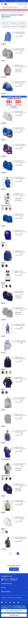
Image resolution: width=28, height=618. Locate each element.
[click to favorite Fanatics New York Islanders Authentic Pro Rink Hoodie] (13, 178)
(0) (22, 51)
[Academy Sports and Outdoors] (5, 4)
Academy (3, 12)
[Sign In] (19, 4)
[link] (10, 553)
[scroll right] (25, 23)
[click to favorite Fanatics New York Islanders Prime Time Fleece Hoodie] (13, 128)
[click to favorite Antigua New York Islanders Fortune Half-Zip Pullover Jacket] (13, 66)
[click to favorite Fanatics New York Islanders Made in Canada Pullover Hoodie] (13, 112)
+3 (12, 208)
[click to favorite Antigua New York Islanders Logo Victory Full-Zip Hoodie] (13, 251)
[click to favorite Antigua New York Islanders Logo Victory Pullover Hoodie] (13, 194)
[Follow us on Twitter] (6, 602)
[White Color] (2, 208)
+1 (12, 478)
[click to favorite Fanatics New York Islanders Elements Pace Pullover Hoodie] (13, 161)
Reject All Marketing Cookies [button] (14, 611)
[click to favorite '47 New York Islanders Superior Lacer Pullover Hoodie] (13, 145)
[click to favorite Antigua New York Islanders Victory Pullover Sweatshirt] (13, 231)
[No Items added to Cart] (26, 4)
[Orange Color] (10, 208)
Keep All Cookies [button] (14, 615)
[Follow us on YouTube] (10, 602)
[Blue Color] (6, 208)
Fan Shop (8, 12)
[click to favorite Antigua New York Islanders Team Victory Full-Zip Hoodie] (13, 448)
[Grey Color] (10, 372)
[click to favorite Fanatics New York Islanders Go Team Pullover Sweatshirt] (13, 214)
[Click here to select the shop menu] (2, 4)
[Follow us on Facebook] (2, 602)
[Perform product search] (25, 7)
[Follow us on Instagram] (14, 602)
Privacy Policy (17, 606)
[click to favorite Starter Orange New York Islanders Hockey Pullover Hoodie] (13, 538)
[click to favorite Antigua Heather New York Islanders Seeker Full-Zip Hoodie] (13, 33)
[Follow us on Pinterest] (18, 602)
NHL (12, 12)
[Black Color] (6, 265)
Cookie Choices (21, 607)
